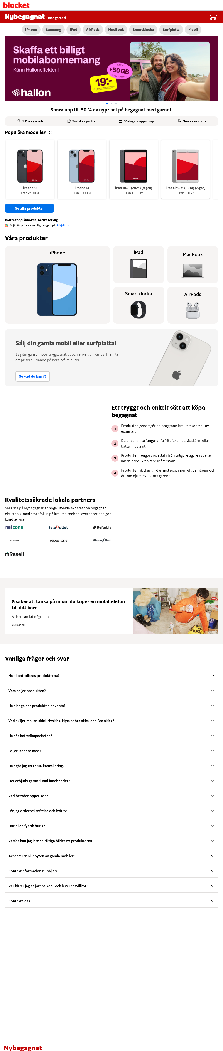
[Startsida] (16, 5)
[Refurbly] (102, 527)
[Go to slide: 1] (111, 103)
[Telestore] (58, 540)
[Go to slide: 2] (116, 103)
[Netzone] (14, 527)
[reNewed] (14, 540)
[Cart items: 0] (213, 17)
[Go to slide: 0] (107, 103)
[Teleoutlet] (58, 527)
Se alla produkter (29, 208)
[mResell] (14, 554)
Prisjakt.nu (63, 225)
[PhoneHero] (102, 540)
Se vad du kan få (32, 376)
